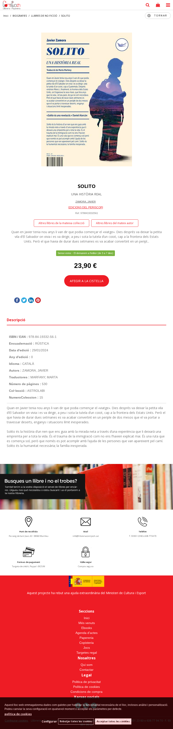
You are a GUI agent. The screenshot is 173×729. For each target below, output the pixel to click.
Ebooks (86, 628)
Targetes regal (86, 652)
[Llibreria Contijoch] (10, 5)
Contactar (86, 669)
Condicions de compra (86, 691)
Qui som (87, 665)
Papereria (86, 638)
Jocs (86, 647)
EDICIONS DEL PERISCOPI (85, 207)
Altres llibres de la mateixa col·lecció (61, 223)
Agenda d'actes (86, 633)
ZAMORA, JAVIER (85, 201)
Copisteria (86, 642)
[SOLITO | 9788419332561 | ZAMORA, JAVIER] (86, 99)
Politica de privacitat (86, 682)
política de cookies (18, 714)
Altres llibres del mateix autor (115, 223)
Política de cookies (86, 687)
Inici (86, 618)
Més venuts (86, 623)
